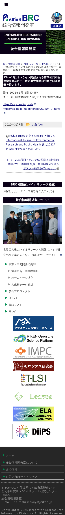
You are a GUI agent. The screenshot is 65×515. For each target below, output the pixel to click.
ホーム (10, 455)
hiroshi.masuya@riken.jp (34, 502)
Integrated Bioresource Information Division (32, 511)
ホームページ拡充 (22, 277)
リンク (13, 311)
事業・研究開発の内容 (22, 264)
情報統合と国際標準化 (24, 271)
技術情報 (11, 469)
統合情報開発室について (22, 462)
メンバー (14, 298)
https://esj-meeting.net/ (18, 104)
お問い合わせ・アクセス (22, 476)
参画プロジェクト (19, 291)
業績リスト (15, 304)
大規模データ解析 (22, 284)
